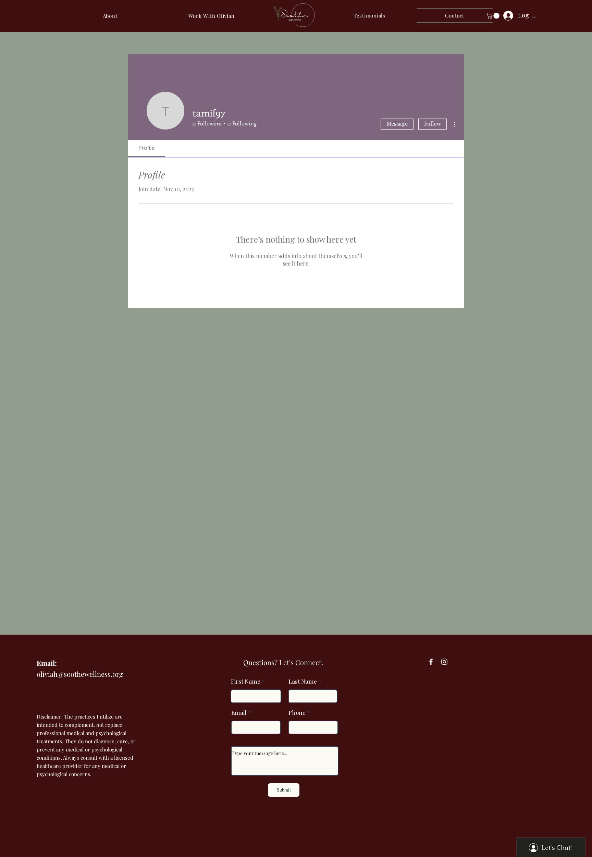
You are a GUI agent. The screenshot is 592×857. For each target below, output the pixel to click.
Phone (297, 712)
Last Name (302, 681)
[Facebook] (431, 662)
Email (238, 712)
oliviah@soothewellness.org (80, 673)
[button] (211, 16)
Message (397, 123)
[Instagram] (444, 662)
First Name (245, 681)
